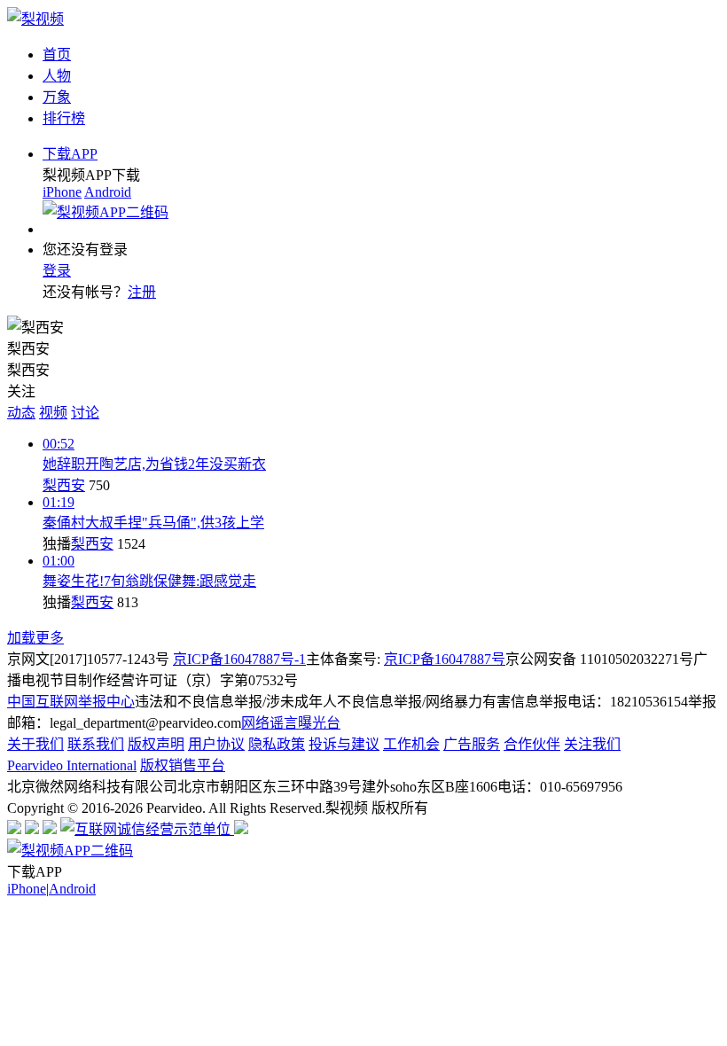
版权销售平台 (182, 765)
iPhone (62, 191)
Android (107, 191)
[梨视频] (35, 19)
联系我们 (95, 744)
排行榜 (64, 118)
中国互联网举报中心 (71, 701)
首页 (57, 54)
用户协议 (216, 744)
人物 (57, 75)
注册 (142, 292)
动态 (21, 412)
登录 (57, 270)
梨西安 (64, 485)
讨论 (85, 412)
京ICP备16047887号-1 (239, 659)
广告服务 (471, 744)
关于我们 (35, 744)
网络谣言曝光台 (290, 722)
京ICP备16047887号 (444, 659)
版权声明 (156, 744)
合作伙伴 (532, 744)
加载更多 (35, 637)
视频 (53, 412)
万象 (57, 97)
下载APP (70, 153)
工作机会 (411, 744)
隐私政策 (276, 744)
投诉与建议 (344, 744)
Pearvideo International (72, 765)
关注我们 (592, 744)
